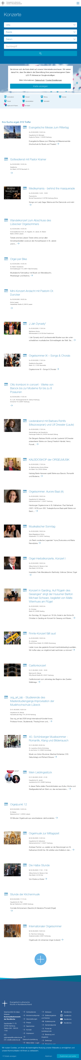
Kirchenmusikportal (32, 1015)
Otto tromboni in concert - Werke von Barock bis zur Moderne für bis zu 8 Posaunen (31, 388)
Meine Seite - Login (32, 1043)
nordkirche (67, 1015)
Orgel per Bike (18, 259)
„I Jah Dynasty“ (37, 323)
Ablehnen (48, 1056)
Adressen (48, 1012)
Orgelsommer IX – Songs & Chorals (49, 355)
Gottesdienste (31, 1012)
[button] (78, 4)
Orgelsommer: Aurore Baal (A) (46, 491)
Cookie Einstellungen (54, 80)
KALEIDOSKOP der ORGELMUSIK (49, 459)
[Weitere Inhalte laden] (40, 959)
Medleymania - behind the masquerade (52, 188)
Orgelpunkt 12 (18, 804)
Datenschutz (40, 80)
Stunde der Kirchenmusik (25, 894)
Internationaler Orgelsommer (45, 926)
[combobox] (40, 24)
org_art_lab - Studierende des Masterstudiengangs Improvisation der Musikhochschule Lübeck (32, 701)
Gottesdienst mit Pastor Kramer (28, 159)
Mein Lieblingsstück (40, 772)
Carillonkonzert (37, 665)
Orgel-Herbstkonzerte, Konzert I (47, 558)
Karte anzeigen (40, 86)
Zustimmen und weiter (68, 1056)
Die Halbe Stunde (39, 865)
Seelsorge (48, 1040)
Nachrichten (30, 1026)
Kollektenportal (50, 1021)
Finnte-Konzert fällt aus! (42, 633)
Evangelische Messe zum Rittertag (49, 127)
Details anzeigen (10, 1056)
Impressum (30, 1033)
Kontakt (29, 1030)
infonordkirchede (13, 1040)
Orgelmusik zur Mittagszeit (44, 833)
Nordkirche (67, 1012)
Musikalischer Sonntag (42, 526)
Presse (28, 1022)
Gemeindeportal (50, 1025)
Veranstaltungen (31, 1019)
